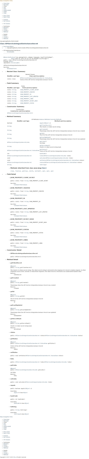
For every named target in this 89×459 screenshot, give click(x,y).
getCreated (43, 129)
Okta (14, 457)
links (41, 155)
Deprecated (7, 10)
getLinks (42, 141)
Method (5, 31)
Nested (5, 27)
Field (4, 29)
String (14, 89)
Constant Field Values (20, 184)
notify (31, 171)
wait (43, 171)
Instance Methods (44, 119)
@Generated (6, 57)
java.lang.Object (8, 46)
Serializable (10, 52)
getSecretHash (44, 145)
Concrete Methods (55, 119)
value (13, 57)
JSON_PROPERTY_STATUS (27, 103)
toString (42, 164)
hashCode (42, 153)
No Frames (6, 21)
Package (6, 4)
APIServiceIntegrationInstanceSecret (19, 113)
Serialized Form (12, 68)
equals (42, 123)
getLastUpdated (44, 137)
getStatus (43, 149)
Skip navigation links (6, 0)
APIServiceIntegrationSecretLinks (18, 142)
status (42, 162)
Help (4, 13)
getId (41, 133)
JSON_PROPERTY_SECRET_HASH (28, 101)
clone (12, 171)
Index (5, 11)
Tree (4, 9)
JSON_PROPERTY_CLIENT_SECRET (29, 89)
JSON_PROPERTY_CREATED (27, 92)
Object (11, 61)
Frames (5, 19)
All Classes (6, 23)
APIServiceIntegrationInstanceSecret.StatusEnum (36, 78)
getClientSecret (45, 125)
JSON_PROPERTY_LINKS (26, 98)
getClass (25, 171)
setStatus (43, 160)
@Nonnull (13, 266)
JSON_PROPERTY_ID (25, 94)
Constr (5, 30)
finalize (18, 171)
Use (4, 7)
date (12, 58)
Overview (6, 3)
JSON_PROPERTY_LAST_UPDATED (29, 96)
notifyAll (38, 171)
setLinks (42, 158)
